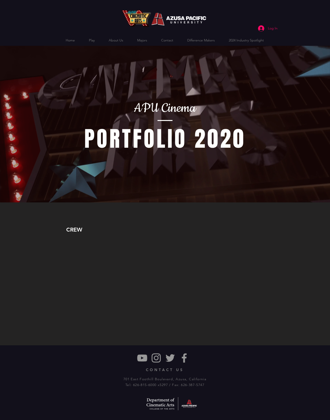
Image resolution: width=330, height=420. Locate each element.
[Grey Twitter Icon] (170, 358)
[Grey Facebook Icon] (184, 358)
